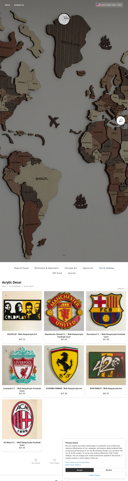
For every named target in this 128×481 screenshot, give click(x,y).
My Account (36, 463)
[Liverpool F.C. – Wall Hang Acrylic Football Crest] (22, 365)
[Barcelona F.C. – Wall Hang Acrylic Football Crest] (106, 311)
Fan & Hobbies (106, 268)
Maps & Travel (21, 268)
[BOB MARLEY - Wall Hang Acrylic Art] (106, 365)
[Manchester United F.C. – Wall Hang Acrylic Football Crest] (64, 311)
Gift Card (57, 273)
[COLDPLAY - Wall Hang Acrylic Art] (22, 311)
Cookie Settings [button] (94, 475)
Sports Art (88, 268)
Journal (72, 273)
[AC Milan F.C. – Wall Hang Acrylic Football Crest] (22, 419)
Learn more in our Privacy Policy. (78, 462)
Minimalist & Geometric (46, 268)
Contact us (19, 5)
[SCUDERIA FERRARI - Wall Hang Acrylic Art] (64, 365)
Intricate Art (71, 268)
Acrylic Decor (29, 286)
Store (7, 5)
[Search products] (120, 120)
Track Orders (55, 463)
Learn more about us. (73, 465)
